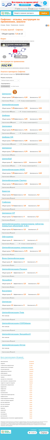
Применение (14, 25)
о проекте (33, 429)
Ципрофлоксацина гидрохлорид (17, 247)
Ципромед (7, 126)
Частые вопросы (44, 429)
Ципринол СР (8, 213)
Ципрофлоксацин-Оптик (13, 345)
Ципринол (7, 148)
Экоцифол (7, 280)
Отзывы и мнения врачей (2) (29, 133)
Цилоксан (6, 302)
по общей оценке (15, 86)
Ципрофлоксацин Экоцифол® (16, 334)
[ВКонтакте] (46, 25)
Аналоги (21, 25)
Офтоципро (7, 237)
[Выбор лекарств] (6, 13)
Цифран (6, 115)
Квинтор (6, 191)
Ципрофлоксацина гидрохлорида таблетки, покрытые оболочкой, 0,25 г (23, 225)
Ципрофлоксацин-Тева (13, 312)
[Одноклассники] (48, 25)
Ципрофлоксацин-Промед (14, 269)
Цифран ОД (7, 137)
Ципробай (7, 159)
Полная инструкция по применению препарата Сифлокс (15, 68)
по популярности (5, 86)
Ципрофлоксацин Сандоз (14, 180)
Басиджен (7, 291)
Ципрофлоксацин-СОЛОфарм (16, 323)
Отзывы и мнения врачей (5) (28, 100)
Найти (44, 13)
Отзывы (3, 25)
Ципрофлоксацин (10, 105)
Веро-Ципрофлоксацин (13, 258)
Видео (8, 25)
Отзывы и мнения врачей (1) (29, 111)
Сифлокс (6, 202)
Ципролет (6, 94)
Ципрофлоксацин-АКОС (13, 169)
